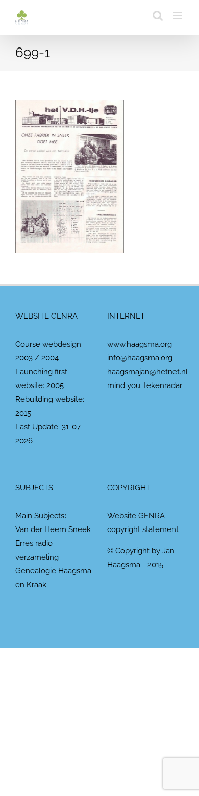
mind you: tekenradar (144, 385)
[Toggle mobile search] (158, 15)
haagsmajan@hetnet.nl (147, 371)
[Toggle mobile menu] (178, 15)
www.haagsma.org (139, 344)
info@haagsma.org (139, 358)
